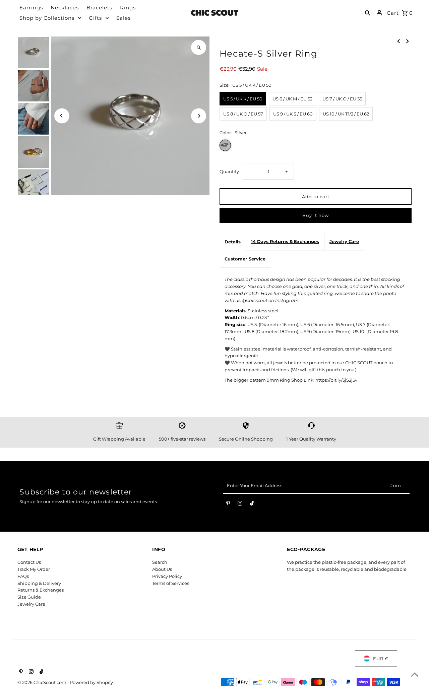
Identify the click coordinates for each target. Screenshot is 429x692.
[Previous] (61, 115)
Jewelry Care (344, 241)
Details (233, 241)
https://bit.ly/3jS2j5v (336, 380)
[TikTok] (252, 504)
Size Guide (29, 597)
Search (159, 562)
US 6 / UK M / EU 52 (292, 98)
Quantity (229, 171)
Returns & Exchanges (40, 590)
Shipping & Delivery (39, 583)
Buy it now (315, 215)
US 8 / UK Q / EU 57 (243, 114)
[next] (408, 40)
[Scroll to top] (414, 674)
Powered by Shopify (91, 682)
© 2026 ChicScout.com (42, 682)
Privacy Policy (167, 576)
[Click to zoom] (198, 47)
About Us (162, 569)
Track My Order (33, 569)
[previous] (398, 40)
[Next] (198, 115)
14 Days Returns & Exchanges (285, 241)
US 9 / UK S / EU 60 (293, 114)
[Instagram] (240, 504)
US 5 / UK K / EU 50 (242, 98)
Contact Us (29, 562)
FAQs (23, 576)
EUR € (380, 658)
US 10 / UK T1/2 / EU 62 (346, 114)
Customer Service (245, 258)
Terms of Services (170, 583)
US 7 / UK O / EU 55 (342, 98)
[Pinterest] (228, 504)
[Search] (367, 13)
